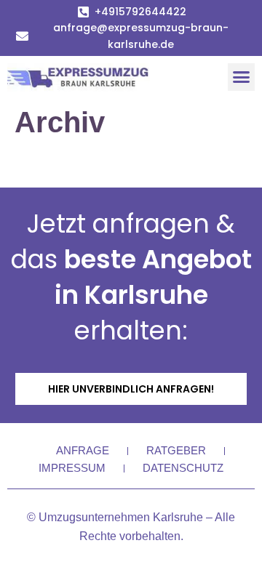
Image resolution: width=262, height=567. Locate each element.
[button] (241, 77)
